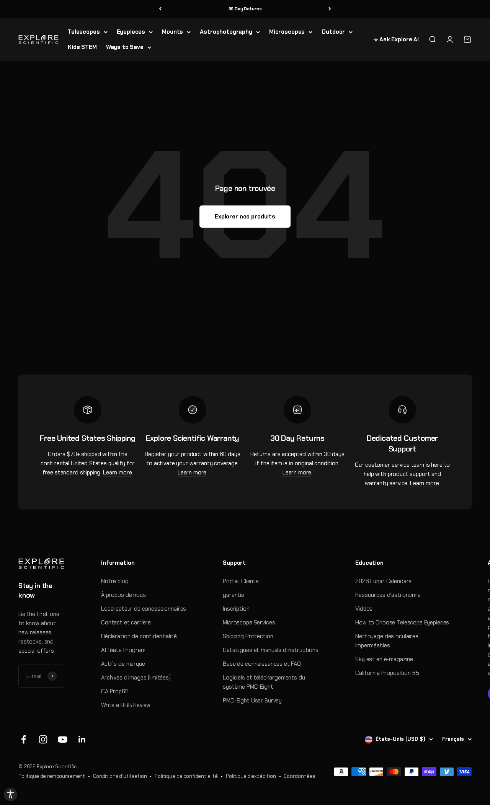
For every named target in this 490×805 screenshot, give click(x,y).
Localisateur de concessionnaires (143, 609)
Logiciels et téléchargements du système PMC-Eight (264, 682)
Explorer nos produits (245, 216)
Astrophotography (226, 32)
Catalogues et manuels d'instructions (270, 650)
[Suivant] (329, 9)
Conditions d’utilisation (120, 776)
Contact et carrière (126, 622)
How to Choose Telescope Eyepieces (402, 622)
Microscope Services (249, 622)
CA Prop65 (115, 691)
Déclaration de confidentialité (139, 636)
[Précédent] (160, 9)
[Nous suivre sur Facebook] (23, 739)
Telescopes (84, 32)
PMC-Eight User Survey (252, 700)
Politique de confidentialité (186, 776)
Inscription (236, 609)
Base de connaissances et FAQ (262, 664)
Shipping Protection (248, 636)
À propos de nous (123, 595)
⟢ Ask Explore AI (396, 39)
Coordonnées (299, 776)
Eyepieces (131, 32)
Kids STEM (82, 47)
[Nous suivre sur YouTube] (62, 739)
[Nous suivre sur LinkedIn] (82, 739)
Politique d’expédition (251, 776)
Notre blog (115, 581)
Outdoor (333, 32)
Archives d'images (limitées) (136, 677)
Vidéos (363, 609)
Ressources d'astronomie (388, 595)
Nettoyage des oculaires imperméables (386, 640)
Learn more (117, 472)
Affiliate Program (123, 650)
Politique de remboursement (51, 776)
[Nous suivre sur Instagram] (43, 739)
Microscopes (287, 32)
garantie (233, 595)
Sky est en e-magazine (384, 659)
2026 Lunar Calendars (383, 581)
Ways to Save (125, 47)
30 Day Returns (245, 8)
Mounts (172, 32)
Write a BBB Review (125, 705)
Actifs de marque (123, 664)
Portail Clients (241, 581)
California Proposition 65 (387, 673)
